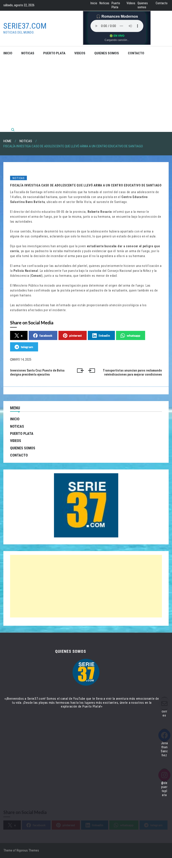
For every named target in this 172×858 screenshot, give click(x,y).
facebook (45, 335)
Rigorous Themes (28, 850)
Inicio (93, 3)
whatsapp (133, 335)
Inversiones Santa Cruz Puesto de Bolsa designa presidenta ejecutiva (37, 372)
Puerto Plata (116, 5)
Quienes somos (143, 5)
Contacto (162, 3)
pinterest (75, 335)
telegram (27, 347)
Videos (131, 3)
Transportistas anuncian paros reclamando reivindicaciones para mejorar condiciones (132, 372)
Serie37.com (25, 26)
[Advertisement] (86, 93)
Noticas (104, 3)
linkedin (104, 335)
